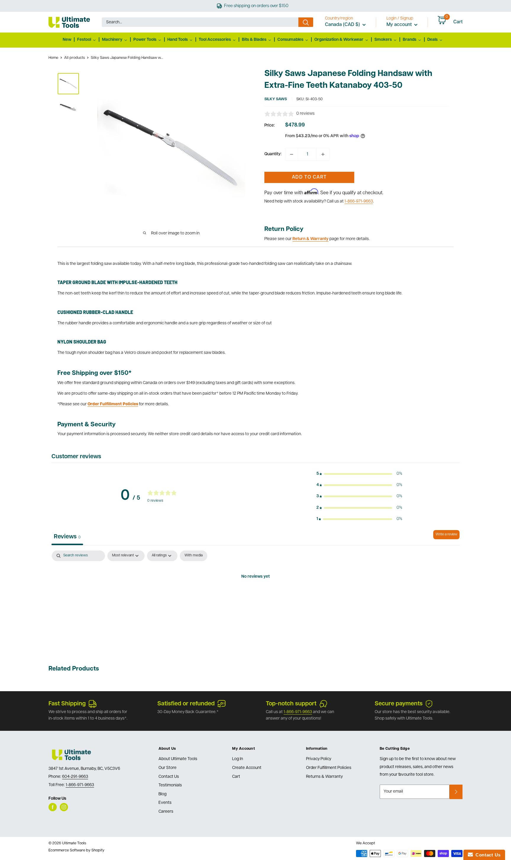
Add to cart (309, 177)
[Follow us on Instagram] (64, 807)
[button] (359, 474)
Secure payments (399, 704)
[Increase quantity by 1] (323, 154)
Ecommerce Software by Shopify (76, 850)
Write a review (446, 534)
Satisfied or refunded (186, 704)
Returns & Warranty (324, 777)
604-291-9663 (75, 777)
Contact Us (169, 777)
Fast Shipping (67, 704)
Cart (236, 777)
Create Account (246, 768)
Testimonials (170, 785)
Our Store (168, 768)
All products (74, 58)
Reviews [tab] (67, 537)
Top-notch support (291, 704)
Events (165, 803)
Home (53, 58)
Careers (166, 811)
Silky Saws (275, 99)
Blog (162, 794)
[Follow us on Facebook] (52, 807)
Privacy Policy (318, 759)
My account (400, 24)
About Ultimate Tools (178, 759)
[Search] (305, 22)
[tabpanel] (255, 597)
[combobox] (200, 22)
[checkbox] (193, 555)
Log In (237, 759)
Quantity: (273, 154)
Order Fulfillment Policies (328, 768)
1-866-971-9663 (359, 201)
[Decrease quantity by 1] (291, 154)
